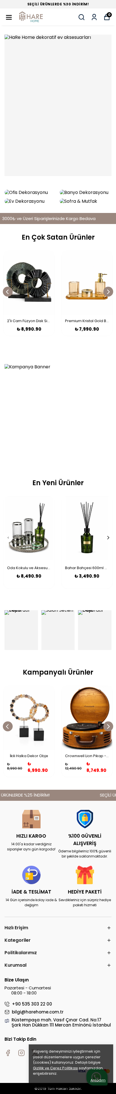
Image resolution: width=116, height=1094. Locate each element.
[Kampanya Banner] (58, 412)
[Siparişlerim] (94, 17)
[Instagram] (21, 1052)
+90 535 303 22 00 (32, 1004)
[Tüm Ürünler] (58, 105)
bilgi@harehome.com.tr (38, 1012)
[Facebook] (8, 1052)
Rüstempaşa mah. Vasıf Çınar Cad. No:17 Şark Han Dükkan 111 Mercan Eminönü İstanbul (61, 1022)
